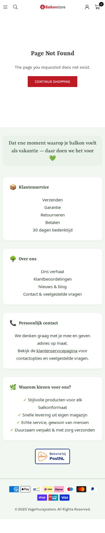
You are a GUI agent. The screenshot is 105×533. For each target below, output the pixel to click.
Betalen (52, 222)
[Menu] (5, 6)
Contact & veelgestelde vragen (52, 294)
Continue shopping (52, 81)
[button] (97, 7)
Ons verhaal (52, 271)
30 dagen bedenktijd (53, 230)
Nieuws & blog (52, 286)
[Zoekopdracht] (15, 6)
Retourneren (53, 215)
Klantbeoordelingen (53, 279)
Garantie (52, 207)
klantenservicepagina (56, 350)
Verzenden (52, 199)
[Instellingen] (87, 7)
